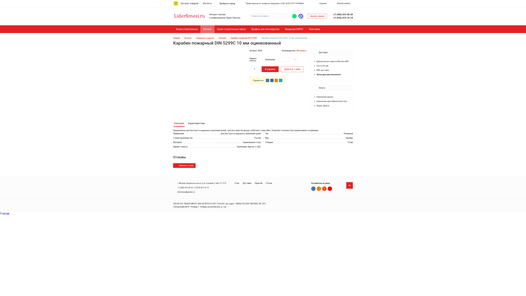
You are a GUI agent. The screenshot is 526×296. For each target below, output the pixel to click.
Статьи (269, 183)
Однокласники (319, 189)
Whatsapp (294, 16)
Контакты (207, 3)
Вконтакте (313, 189)
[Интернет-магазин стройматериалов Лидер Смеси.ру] (189, 16)
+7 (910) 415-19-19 (343, 17)
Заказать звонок (317, 16)
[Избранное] (310, 3)
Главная (176, 38)
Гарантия (258, 183)
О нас (237, 183)
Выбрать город (227, 3)
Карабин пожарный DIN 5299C (244, 38)
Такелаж (222, 38)
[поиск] (284, 16)
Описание (179, 123)
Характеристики (196, 123)
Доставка (247, 183)
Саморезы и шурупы (205, 38)
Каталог (188, 38)
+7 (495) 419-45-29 (343, 14)
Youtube (330, 189)
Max (302, 16)
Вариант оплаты (253, 59)
